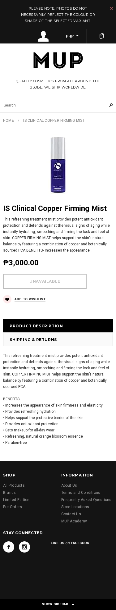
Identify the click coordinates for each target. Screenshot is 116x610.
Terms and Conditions (81, 492)
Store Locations (75, 507)
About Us (69, 485)
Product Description (36, 326)
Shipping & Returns (33, 339)
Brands (9, 492)
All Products (14, 485)
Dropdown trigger (43, 36)
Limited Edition (16, 500)
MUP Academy (74, 521)
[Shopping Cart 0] (101, 36)
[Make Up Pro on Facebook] (8, 547)
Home (8, 120)
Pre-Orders (12, 507)
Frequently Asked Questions (86, 500)
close (111, 8)
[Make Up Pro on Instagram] (24, 547)
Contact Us (71, 514)
